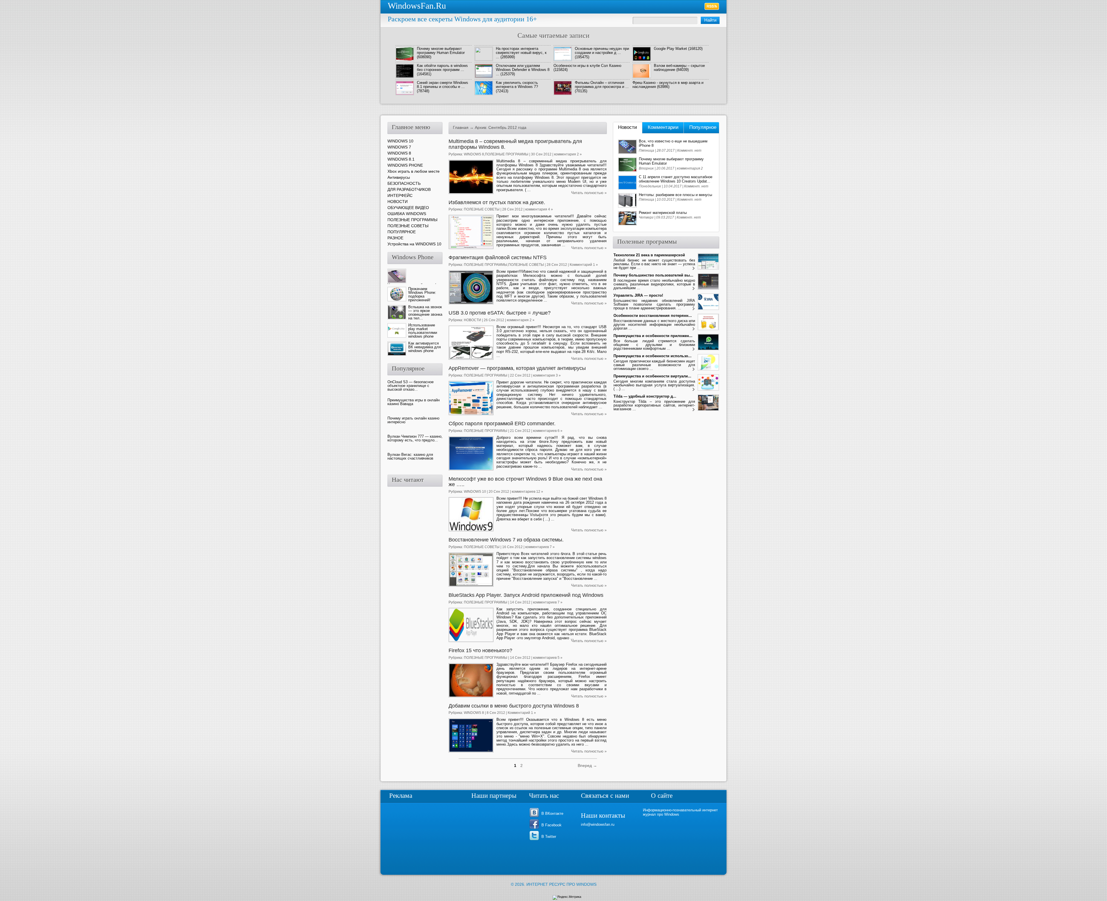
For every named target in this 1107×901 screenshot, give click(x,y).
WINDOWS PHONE (405, 165)
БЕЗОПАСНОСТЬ (404, 183)
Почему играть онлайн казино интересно (413, 420)
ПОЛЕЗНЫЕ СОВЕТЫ (482, 209)
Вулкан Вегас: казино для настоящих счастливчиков (410, 456)
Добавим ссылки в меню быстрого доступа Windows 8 (514, 706)
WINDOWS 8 (474, 154)
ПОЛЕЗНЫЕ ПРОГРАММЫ (506, 154)
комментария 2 (690, 168)
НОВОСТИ (472, 320)
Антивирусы (398, 177)
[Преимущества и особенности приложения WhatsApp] (693, 349)
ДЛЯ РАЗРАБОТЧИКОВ (409, 189)
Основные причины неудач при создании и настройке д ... (602, 50)
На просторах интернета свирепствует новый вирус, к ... (521, 52)
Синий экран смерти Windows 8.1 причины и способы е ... (442, 84)
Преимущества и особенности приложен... (652, 336)
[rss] (712, 6)
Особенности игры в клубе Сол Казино (587, 65)
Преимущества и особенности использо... (652, 356)
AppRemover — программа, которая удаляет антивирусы (517, 368)
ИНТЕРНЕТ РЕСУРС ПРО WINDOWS (561, 884)
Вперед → (587, 765)
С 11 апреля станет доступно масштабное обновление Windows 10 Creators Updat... (675, 179)
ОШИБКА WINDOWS (406, 213)
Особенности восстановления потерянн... (652, 315)
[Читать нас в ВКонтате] (535, 817)
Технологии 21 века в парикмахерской (649, 255)
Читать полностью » (589, 193)
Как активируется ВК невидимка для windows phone (424, 347)
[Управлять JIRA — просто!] (693, 309)
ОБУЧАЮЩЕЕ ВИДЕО (408, 207)
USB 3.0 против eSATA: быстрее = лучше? (500, 313)
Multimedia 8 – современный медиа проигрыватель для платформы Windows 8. (515, 144)
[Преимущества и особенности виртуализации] (693, 390)
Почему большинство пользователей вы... (653, 275)
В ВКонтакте (552, 813)
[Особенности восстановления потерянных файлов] (693, 329)
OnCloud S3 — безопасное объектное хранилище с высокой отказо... (410, 386)
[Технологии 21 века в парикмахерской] (693, 268)
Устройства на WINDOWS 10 (414, 244)
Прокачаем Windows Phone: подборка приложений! (422, 294)
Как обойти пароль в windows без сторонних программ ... (442, 67)
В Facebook (551, 825)
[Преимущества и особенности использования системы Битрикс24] (693, 369)
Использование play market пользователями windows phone (422, 330)
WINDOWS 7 (399, 147)
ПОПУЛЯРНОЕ (401, 232)
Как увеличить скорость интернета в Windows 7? (517, 84)
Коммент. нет (689, 150)
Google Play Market (670, 48)
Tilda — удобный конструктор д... (644, 396)
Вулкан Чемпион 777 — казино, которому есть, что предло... (415, 438)
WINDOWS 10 (475, 492)
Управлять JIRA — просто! (638, 295)
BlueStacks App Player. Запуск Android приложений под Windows (526, 595)
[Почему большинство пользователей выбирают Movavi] (693, 289)
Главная (460, 127)
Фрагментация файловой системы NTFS (498, 257)
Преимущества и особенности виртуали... (652, 376)
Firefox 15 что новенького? (480, 650)
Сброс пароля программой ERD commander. (502, 423)
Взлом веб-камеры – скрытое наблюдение (679, 67)
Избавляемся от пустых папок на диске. (497, 202)
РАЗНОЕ (395, 238)
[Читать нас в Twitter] (535, 840)
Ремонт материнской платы (663, 212)
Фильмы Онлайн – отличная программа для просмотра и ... (602, 84)
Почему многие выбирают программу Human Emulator (441, 50)
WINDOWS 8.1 (401, 159)
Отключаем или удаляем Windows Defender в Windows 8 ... (522, 69)
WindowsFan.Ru (417, 5)
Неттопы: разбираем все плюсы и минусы (675, 195)
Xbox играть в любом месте (413, 171)
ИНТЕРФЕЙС (400, 195)
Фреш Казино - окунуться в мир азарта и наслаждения (667, 84)
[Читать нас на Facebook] (535, 828)
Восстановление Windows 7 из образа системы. (506, 540)
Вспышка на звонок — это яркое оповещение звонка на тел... (425, 312)
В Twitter (548, 836)
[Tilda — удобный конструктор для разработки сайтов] (693, 410)
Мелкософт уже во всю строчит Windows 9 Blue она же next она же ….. (525, 482)
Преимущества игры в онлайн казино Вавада (413, 402)
